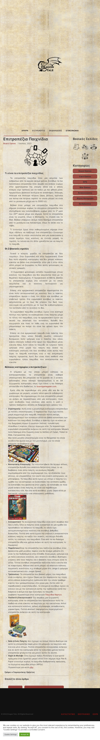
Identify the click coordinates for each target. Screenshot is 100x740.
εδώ (32, 443)
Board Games (9, 143)
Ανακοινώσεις (85, 193)
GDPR (95, 714)
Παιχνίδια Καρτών (53, 594)
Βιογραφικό (84, 714)
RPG (85, 182)
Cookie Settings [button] (11, 734)
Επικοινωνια (72, 130)
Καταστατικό (68, 714)
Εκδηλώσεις (55, 130)
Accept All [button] (24, 734)
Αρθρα (24, 130)
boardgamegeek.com (46, 386)
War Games (85, 187)
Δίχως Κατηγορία (85, 198)
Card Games (85, 176)
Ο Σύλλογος (38, 130)
